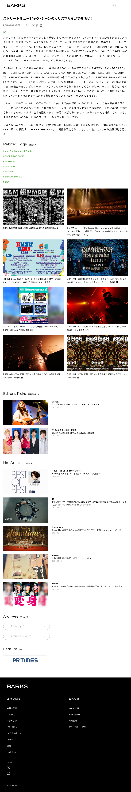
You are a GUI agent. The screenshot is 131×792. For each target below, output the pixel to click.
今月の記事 (12, 708)
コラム (10, 739)
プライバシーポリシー (79, 727)
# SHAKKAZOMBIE (12, 176)
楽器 (9, 745)
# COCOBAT (9, 166)
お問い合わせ (75, 714)
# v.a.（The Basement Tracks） (18, 150)
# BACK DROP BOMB (13, 156)
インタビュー (13, 727)
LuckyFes (11, 752)
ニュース (11, 714)
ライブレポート (14, 733)
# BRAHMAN (9, 161)
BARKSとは (74, 708)
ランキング (12, 720)
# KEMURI (8, 171)
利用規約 (73, 720)
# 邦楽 (6, 181)
